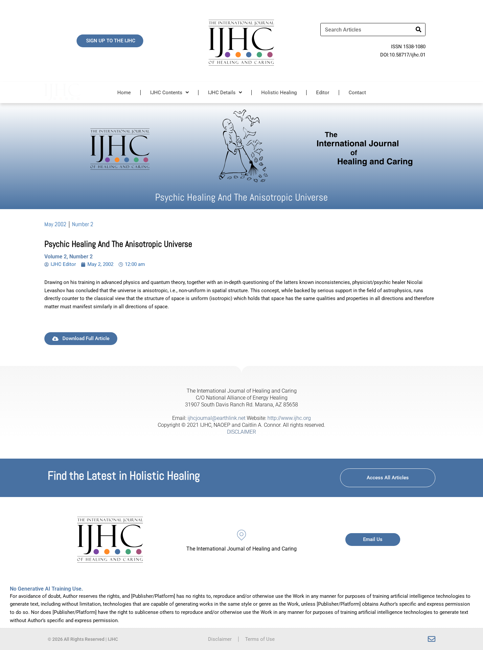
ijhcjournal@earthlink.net (216, 418)
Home (124, 93)
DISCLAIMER (241, 432)
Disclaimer (220, 639)
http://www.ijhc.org (289, 418)
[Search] (418, 29)
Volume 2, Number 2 (68, 256)
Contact (357, 93)
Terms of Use (260, 639)
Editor (322, 93)
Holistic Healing (279, 93)
